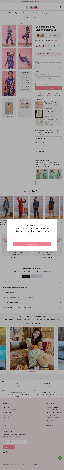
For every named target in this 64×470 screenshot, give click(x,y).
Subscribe (32, 244)
